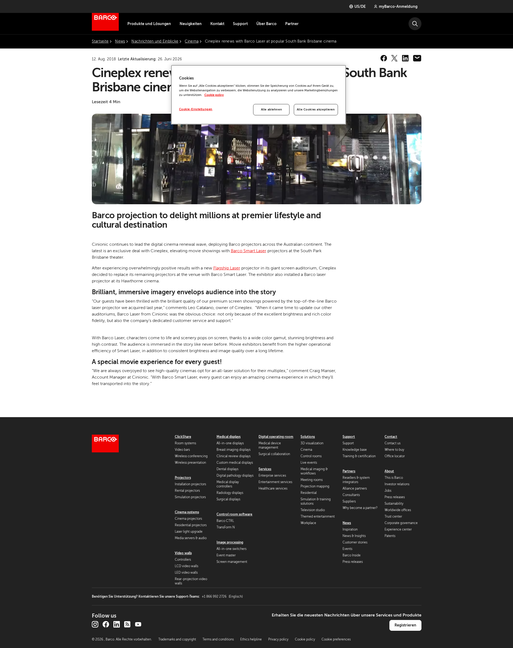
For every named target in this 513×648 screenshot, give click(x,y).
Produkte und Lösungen (149, 24)
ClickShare (183, 437)
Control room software (234, 514)
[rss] (127, 624)
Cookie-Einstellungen (195, 109)
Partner (292, 24)
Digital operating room (276, 437)
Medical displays (228, 437)
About (389, 471)
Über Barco (266, 24)
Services (265, 469)
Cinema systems (187, 512)
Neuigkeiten (191, 24)
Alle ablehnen (271, 109)
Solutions (308, 437)
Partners (349, 471)
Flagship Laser (226, 268)
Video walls (183, 553)
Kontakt (217, 24)
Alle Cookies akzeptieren (316, 109)
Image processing (230, 542)
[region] (258, 95)
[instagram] (95, 624)
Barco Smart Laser (248, 250)
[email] (417, 58)
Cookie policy (214, 95)
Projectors (183, 478)
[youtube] (138, 624)
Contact (391, 437)
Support (240, 24)
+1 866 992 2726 (222, 596)
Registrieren (405, 625)
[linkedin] (405, 58)
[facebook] (384, 58)
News (347, 523)
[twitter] (394, 58)
